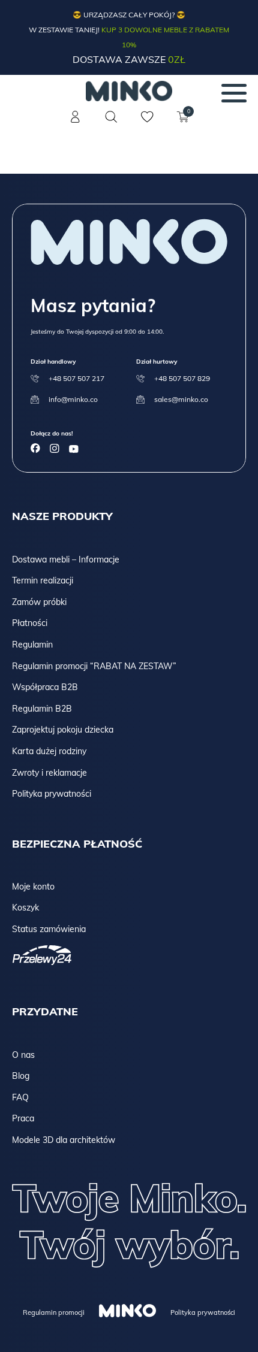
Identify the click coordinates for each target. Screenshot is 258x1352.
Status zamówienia (49, 929)
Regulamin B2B (42, 708)
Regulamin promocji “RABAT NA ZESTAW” (94, 666)
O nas (23, 1054)
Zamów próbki (39, 602)
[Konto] (75, 124)
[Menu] (234, 93)
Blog (20, 1075)
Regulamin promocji (54, 1312)
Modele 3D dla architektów (63, 1140)
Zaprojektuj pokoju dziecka (62, 729)
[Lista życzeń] (147, 124)
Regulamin (32, 644)
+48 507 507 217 (76, 378)
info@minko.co (73, 399)
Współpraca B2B (45, 687)
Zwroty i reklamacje (49, 772)
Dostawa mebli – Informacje (65, 559)
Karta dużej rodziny (49, 751)
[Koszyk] (183, 124)
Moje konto (33, 886)
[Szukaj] (111, 117)
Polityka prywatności (51, 793)
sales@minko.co (181, 399)
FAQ (20, 1097)
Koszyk (25, 907)
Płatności (29, 623)
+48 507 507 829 (182, 378)
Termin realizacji (42, 580)
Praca (23, 1118)
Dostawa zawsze (129, 59)
